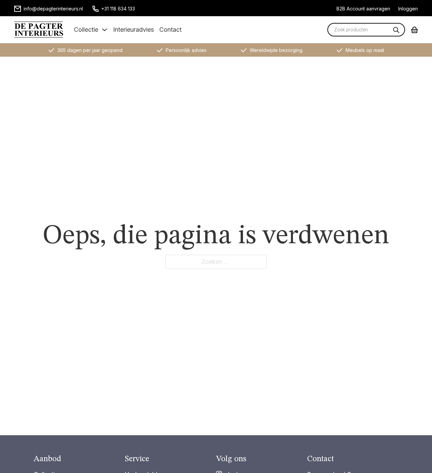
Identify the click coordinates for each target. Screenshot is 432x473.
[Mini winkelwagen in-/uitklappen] (414, 30)
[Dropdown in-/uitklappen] (105, 30)
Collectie (86, 29)
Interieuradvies (133, 29)
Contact (170, 29)
